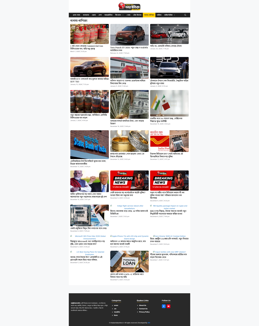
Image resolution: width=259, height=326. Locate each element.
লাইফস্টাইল (168, 15)
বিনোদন (118, 15)
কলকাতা (86, 15)
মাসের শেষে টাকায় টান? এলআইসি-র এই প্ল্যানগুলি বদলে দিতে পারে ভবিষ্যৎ (86, 259)
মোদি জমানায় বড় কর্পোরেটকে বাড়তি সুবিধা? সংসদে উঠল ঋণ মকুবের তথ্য (127, 194)
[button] (185, 15)
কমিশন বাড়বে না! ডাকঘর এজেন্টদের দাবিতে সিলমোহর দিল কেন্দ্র (127, 82)
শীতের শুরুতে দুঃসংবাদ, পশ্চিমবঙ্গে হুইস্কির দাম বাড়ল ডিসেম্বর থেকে (168, 256)
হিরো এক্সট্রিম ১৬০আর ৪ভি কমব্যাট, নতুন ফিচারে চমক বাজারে (169, 240)
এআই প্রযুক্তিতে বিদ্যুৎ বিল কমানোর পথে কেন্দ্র (88, 228)
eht (149, 323)
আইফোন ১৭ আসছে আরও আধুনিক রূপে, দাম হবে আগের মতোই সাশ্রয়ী (128, 243)
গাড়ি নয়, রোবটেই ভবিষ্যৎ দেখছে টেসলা (166, 46)
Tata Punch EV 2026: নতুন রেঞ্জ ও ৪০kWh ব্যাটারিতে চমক (129, 49)
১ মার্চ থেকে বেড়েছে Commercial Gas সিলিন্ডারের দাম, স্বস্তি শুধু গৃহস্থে (86, 47)
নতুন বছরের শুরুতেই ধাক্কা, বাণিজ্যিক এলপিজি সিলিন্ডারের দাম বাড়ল (88, 116)
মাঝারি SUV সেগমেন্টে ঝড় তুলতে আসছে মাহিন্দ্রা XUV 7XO (89, 80)
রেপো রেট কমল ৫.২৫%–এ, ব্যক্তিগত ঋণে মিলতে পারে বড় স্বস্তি (127, 276)
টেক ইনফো (137, 15)
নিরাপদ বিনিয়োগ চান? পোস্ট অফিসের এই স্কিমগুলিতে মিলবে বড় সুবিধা (166, 155)
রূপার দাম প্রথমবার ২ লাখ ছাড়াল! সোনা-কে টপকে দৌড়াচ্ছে (127, 155)
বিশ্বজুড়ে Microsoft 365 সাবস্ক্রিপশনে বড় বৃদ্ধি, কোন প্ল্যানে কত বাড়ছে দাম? (87, 243)
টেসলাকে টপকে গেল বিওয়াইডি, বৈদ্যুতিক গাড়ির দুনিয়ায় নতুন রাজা (169, 82)
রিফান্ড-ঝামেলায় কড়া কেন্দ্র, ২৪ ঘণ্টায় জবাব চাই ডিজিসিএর (129, 212)
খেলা (128, 15)
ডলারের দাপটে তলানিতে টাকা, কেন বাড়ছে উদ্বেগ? (127, 122)
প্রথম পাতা (76, 15)
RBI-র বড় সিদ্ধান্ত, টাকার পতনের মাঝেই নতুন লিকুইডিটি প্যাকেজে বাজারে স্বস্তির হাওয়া (168, 212)
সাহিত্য (159, 15)
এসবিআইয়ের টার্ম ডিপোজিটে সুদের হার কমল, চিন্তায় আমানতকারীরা (88, 163)
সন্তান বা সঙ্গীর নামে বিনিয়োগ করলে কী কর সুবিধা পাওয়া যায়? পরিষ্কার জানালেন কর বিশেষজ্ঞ (167, 195)
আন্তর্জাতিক (108, 15)
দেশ (100, 15)
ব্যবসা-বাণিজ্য (149, 15)
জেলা (94, 15)
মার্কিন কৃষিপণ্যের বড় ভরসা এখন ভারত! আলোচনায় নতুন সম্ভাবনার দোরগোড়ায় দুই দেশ (88, 195)
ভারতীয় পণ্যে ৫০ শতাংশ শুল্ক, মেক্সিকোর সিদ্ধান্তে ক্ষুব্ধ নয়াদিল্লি (166, 120)
